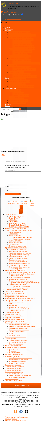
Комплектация (13, 234)
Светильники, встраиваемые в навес (25, 76)
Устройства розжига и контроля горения (22, 326)
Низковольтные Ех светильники (23, 46)
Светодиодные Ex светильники (19, 267)
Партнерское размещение (21, 95)
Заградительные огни (16, 373)
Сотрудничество (10, 88)
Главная (7, 27)
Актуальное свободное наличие (19, 32)
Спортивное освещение (13, 314)
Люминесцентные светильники (15, 347)
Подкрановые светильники (22, 60)
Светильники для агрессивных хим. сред (26, 64)
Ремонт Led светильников (17, 79)
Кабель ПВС (13, 220)
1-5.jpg (3, 155)
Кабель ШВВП (14, 221)
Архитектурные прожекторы (22, 51)
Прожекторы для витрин (13, 365)
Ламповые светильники (17, 260)
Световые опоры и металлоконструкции (22, 36)
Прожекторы (13, 65)
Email (7, 190)
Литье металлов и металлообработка (17, 228)
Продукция (8, 30)
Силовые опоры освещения (22, 239)
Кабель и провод (10, 214)
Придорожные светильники (22, 74)
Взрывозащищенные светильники (20, 37)
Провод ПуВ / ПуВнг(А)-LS (18, 225)
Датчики (11, 333)
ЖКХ (10, 304)
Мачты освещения (15, 232)
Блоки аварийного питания (18, 340)
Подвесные (12, 351)
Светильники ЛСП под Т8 (17, 310)
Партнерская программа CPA (18, 100)
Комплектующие (10, 338)
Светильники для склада (13, 368)
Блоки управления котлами (18, 328)
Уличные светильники (16, 50)
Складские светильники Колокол (20, 57)
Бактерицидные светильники (14, 321)
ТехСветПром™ (13, 3)
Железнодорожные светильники (15, 337)
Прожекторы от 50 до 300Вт (22, 67)
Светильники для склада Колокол (16, 290)
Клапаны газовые (14, 335)
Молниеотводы (14, 244)
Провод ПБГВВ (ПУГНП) (17, 223)
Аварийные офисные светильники (20, 358)
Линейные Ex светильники (18, 262)
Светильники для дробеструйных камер (22, 274)
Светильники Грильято (16, 363)
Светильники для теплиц (13, 370)
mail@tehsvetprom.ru (10, 12)
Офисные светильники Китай (19, 359)
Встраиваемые (13, 349)
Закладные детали (15, 241)
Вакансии (12, 99)
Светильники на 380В (16, 276)
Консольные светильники (21, 286)
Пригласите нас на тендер (17, 102)
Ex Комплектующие (15, 269)
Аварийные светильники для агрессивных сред (24, 283)
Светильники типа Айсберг (14, 316)
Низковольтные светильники (14, 295)
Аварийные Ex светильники (22, 43)
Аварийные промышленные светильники (22, 272)
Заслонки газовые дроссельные (19, 324)
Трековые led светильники (13, 380)
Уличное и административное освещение (18, 300)
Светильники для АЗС (16, 72)
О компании (9, 29)
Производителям (18, 93)
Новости (7, 106)
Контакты (8, 104)
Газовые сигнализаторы (17, 331)
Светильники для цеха (20, 62)
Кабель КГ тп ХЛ (14, 218)
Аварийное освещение (12, 317)
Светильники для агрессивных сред (21, 281)
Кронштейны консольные (17, 246)
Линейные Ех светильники (22, 41)
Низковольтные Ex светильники (19, 263)
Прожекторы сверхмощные (18, 307)
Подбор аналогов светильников (19, 81)
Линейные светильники (13, 345)
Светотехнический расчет (17, 83)
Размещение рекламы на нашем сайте (21, 86)
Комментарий (10, 170)
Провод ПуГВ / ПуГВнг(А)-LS (19, 227)
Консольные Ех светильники (22, 44)
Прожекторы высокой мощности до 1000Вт (24, 70)
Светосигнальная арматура (14, 372)
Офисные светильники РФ (17, 361)
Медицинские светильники (14, 354)
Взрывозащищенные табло (17, 256)
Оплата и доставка (15, 90)
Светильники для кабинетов (14, 366)
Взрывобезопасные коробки (18, 251)
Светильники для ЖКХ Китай (19, 309)
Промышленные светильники (19, 58)
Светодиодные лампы (16, 344)
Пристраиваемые (14, 352)
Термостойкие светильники (14, 291)
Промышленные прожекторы (18, 279)
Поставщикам (13, 92)
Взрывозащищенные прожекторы (24, 48)
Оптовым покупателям (16, 97)
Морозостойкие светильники (14, 293)
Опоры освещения (15, 235)
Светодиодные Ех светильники (23, 39)
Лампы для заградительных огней (20, 375)
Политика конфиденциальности (15, 420)
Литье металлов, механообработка (20, 34)
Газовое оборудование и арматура (16, 323)
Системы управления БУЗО (18, 377)
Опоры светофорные (15, 242)
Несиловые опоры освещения (22, 237)
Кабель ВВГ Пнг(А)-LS (16, 216)
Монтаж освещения (15, 85)
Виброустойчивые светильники (19, 277)
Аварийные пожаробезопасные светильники (20, 298)
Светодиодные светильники (18, 284)
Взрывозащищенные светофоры (19, 255)
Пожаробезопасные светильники (16, 297)
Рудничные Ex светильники (18, 265)
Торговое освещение (11, 379)
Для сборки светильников (17, 342)
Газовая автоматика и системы (19, 330)
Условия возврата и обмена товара (16, 417)
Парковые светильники (20, 55)
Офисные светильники (12, 356)
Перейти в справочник (13, 19)
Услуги (7, 78)
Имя (7, 186)
